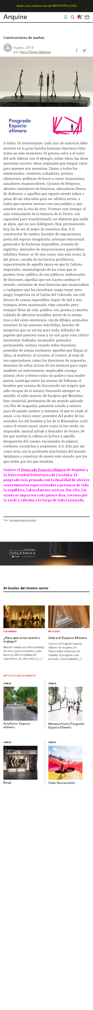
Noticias (54, 632)
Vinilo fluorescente (61, 783)
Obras (7, 684)
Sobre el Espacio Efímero (67, 638)
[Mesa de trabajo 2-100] (46, 564)
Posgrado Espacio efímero (43, 470)
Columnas (10, 632)
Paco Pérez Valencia (35, 52)
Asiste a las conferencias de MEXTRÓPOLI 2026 (46, 6)
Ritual (7, 782)
